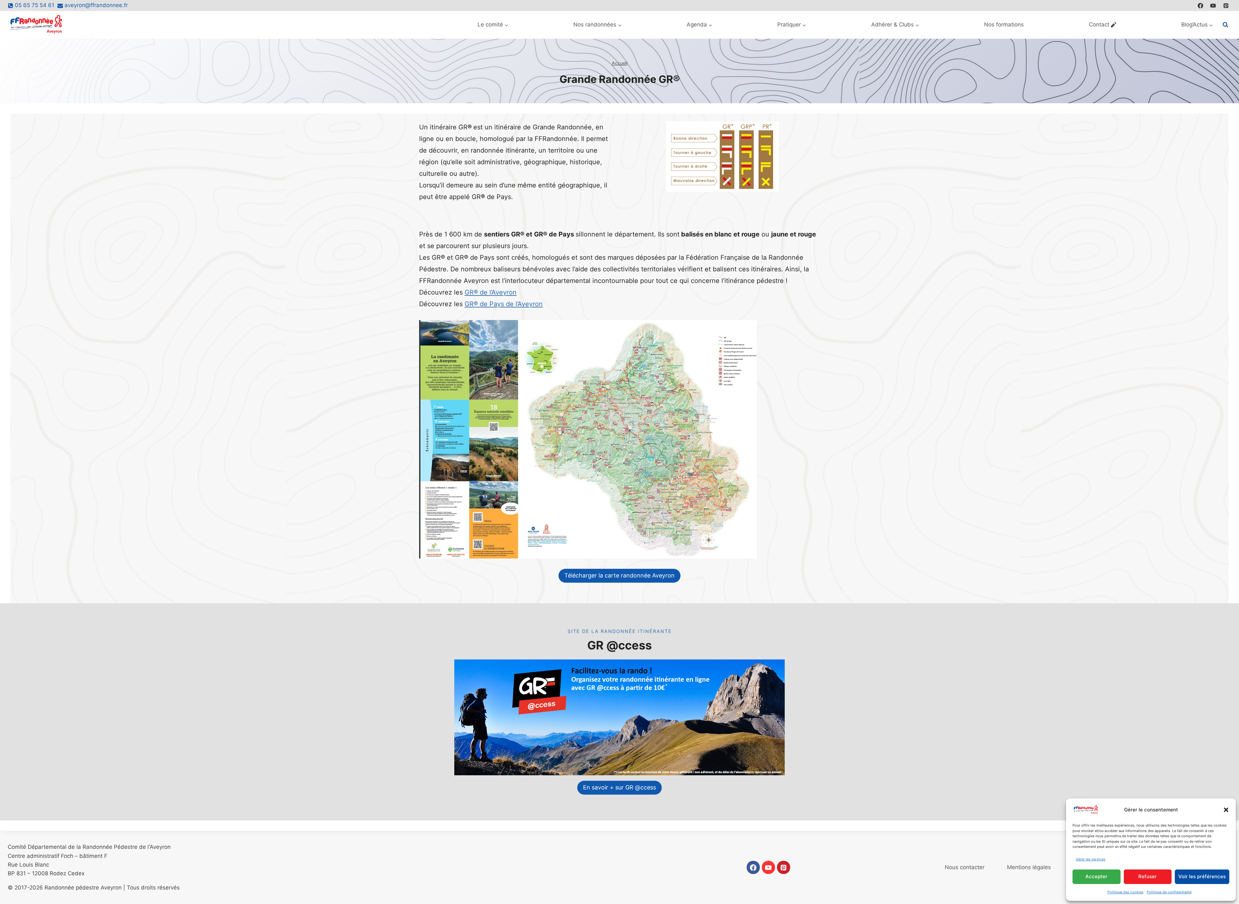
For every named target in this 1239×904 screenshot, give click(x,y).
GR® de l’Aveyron (491, 292)
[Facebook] (1200, 5)
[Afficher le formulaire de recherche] (1225, 25)
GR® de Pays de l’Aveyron (504, 304)
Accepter (1096, 876)
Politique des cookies (1125, 892)
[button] (1226, 810)
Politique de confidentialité (1169, 892)
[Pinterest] (1225, 5)
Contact (1099, 24)
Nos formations (1004, 24)
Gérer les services (1090, 859)
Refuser (1147, 876)
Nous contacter (964, 867)
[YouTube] (1213, 5)
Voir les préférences (1202, 876)
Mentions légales (1029, 867)
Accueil (619, 63)
